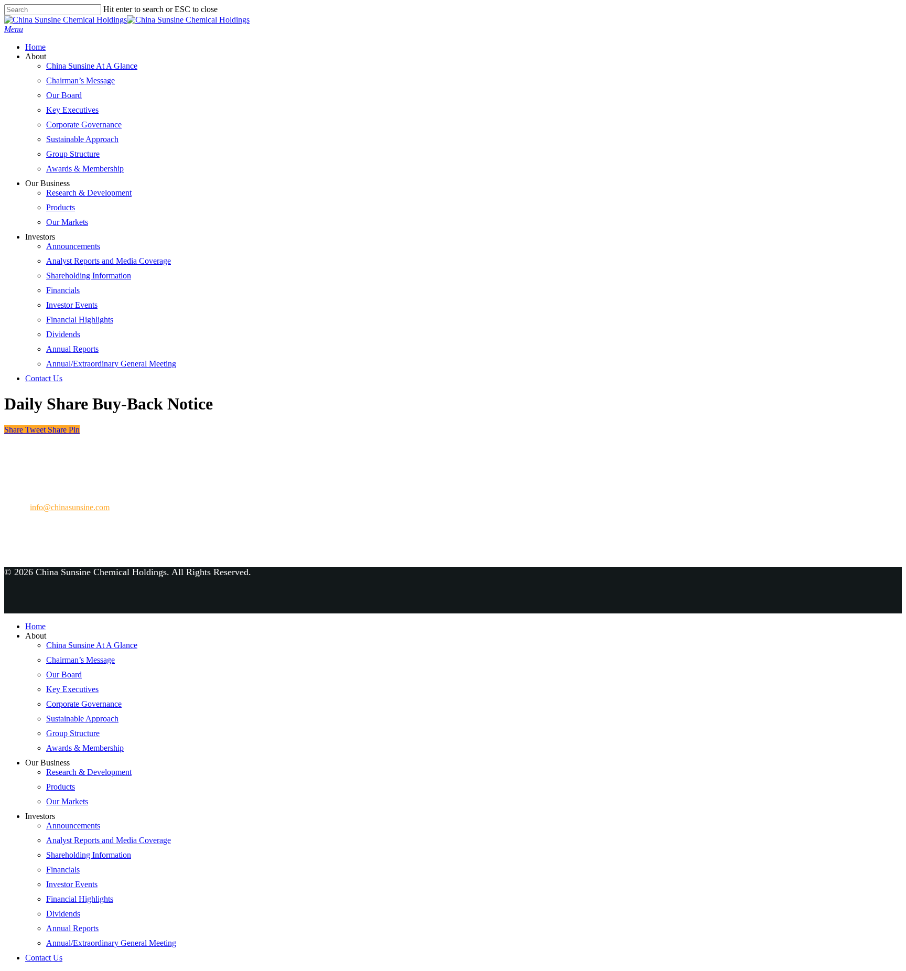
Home (35, 46)
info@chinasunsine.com (70, 507)
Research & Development (89, 192)
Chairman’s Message (80, 80)
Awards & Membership (85, 168)
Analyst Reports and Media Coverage (108, 260)
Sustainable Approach (82, 139)
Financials (63, 290)
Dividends (63, 334)
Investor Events (72, 304)
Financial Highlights (79, 319)
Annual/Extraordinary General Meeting (111, 363)
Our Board (64, 95)
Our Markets (67, 222)
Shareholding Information (88, 275)
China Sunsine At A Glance (91, 65)
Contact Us (43, 378)
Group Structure (73, 153)
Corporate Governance (84, 124)
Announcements (73, 246)
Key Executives (72, 109)
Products (60, 207)
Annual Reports (72, 348)
